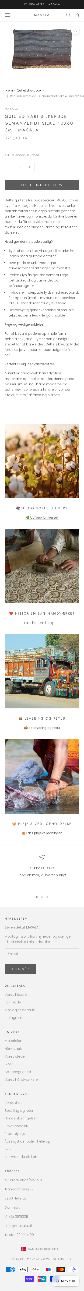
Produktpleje (15, 1133)
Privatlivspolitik (16, 1126)
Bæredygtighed (18, 1071)
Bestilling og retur (19, 1110)
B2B (8, 1149)
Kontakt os (13, 1102)
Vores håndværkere (21, 1079)
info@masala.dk (19, 1225)
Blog (8, 1064)
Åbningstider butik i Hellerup (27, 1141)
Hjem (9, 90)
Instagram (13, 1017)
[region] (42, 872)
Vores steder (15, 1056)
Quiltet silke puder (29, 90)
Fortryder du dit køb (21, 1156)
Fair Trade (13, 1002)
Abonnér (20, 969)
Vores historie (16, 994)
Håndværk (13, 1048)
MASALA (11, 109)
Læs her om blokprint (42, 622)
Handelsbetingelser (21, 1118)
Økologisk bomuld (20, 1010)
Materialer (13, 1040)
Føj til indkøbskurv (42, 185)
